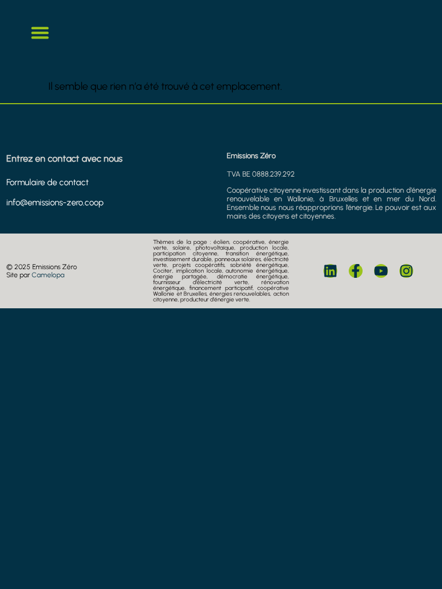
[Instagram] (406, 271)
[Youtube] (381, 271)
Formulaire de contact (47, 182)
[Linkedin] (330, 271)
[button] (40, 32)
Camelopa (48, 275)
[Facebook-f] (356, 271)
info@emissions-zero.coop (55, 202)
